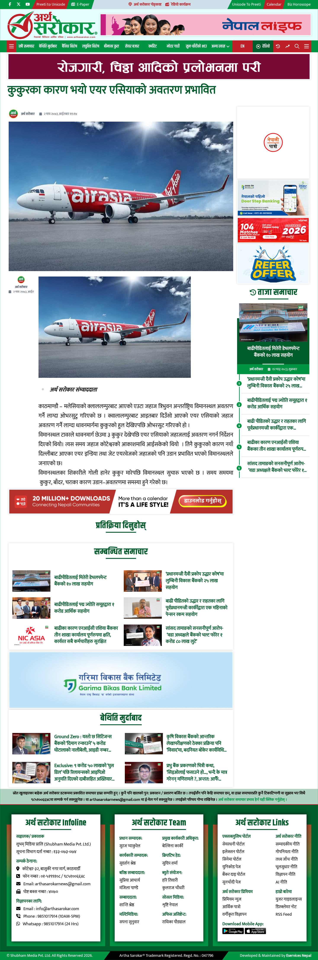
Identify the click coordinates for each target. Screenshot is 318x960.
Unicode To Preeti (246, 4)
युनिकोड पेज (231, 867)
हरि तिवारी (170, 880)
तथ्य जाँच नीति (287, 859)
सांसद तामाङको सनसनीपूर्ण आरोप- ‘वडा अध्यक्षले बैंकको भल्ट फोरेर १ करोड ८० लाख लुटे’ (194, 635)
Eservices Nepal (298, 955)
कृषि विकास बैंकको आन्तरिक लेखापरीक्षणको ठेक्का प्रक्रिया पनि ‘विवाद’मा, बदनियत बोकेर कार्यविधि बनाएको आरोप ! (195, 743)
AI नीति (281, 882)
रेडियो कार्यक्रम (181, 4)
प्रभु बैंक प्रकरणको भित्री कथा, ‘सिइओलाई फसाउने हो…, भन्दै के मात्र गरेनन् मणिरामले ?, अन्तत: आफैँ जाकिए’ (197, 772)
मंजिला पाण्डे (128, 888)
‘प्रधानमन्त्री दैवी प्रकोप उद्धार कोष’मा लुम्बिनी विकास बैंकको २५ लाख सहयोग (195, 581)
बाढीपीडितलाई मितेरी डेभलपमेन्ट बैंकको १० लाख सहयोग (80, 581)
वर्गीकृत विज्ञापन (234, 914)
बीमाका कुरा (111, 46)
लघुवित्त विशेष (90, 46)
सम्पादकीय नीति (288, 844)
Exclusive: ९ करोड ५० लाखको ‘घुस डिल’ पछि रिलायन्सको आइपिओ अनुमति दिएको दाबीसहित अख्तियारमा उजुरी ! (85, 772)
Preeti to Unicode (51, 4)
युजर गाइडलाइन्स (289, 899)
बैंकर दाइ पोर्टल (233, 874)
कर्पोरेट (152, 46)
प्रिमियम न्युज (231, 899)
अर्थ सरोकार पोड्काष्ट (147, 4)
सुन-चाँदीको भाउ (196, 46)
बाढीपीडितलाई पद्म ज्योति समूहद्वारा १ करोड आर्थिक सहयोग (84, 608)
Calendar (274, 4)
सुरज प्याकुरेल (129, 846)
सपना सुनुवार (129, 922)
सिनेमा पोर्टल (231, 859)
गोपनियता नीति (287, 851)
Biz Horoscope (299, 4)
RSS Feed (284, 914)
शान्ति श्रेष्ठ (126, 905)
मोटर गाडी (173, 46)
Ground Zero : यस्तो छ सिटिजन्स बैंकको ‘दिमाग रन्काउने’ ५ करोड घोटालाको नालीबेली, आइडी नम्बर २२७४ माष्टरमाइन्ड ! (83, 743)
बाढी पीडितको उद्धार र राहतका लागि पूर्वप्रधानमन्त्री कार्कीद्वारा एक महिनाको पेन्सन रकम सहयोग (196, 608)
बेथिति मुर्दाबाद (48, 46)
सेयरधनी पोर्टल (233, 844)
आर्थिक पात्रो (231, 907)
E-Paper (83, 4)
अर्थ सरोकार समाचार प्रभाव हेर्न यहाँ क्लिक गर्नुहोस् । (252, 799)
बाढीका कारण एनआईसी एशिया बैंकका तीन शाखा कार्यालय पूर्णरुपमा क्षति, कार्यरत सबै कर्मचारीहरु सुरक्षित (86, 635)
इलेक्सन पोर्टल (233, 851)
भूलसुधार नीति (286, 867)
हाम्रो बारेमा (284, 891)
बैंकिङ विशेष (69, 46)
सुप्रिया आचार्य (129, 880)
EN (242, 46)
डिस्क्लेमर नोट (286, 907)
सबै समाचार (26, 46)
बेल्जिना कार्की (172, 846)
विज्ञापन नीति (285, 874)
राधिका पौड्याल (174, 922)
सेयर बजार (132, 46)
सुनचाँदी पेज (231, 882)
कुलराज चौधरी (173, 888)
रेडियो (266, 46)
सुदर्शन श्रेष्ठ (127, 863)
